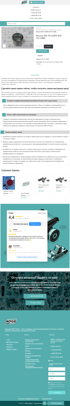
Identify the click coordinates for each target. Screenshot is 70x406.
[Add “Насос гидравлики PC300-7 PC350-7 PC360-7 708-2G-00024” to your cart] (47, 178)
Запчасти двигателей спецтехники (32, 340)
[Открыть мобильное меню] (3, 23)
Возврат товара (11, 349)
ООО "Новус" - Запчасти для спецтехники (38, 403)
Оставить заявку (38, 2)
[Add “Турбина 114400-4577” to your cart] (12, 178)
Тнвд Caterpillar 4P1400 (25, 194)
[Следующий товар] (5, 67)
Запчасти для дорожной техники (33, 356)
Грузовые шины (30, 364)
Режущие (28, 353)
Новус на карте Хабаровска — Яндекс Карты (27, 260)
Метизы (27, 351)
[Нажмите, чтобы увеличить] (4, 46)
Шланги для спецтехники (33, 348)
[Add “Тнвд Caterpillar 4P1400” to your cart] (30, 178)
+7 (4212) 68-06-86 (19, 94)
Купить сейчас (42, 51)
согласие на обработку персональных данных (56, 386)
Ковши (27, 346)
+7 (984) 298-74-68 (30, 94)
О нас (8, 340)
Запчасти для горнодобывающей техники (34, 367)
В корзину (48, 46)
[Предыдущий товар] (2, 67)
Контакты (9, 345)
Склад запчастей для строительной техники (48, 30)
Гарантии (9, 347)
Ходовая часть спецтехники (34, 344)
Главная (38, 28)
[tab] (35, 75)
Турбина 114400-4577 (8, 192)
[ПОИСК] (67, 23)
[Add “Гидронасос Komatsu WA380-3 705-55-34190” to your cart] (65, 178)
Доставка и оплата (12, 342)
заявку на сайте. (48, 94)
